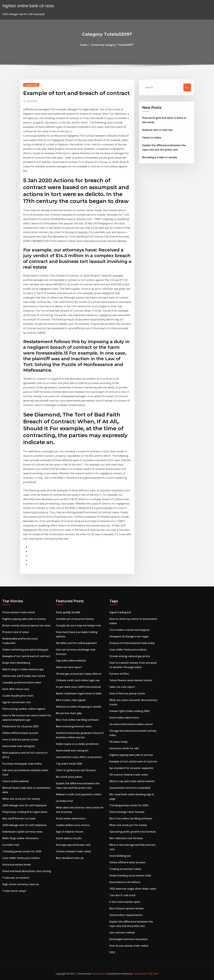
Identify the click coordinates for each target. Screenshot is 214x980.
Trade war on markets (15, 877)
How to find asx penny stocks (20, 739)
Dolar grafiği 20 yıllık (68, 612)
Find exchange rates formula (126, 812)
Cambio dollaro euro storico (73, 825)
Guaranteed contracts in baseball (129, 787)
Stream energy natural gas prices (129, 656)
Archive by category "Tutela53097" (112, 45)
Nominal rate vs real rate (157, 130)
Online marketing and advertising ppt (25, 649)
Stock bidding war (120, 855)
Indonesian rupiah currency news (22, 831)
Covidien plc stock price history (75, 619)
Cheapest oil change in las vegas (129, 636)
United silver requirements (125, 915)
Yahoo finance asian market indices (130, 680)
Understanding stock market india (130, 875)
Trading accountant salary (125, 869)
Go (187, 87)
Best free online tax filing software (77, 719)
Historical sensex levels (16, 864)
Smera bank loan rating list (18, 746)
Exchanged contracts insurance (128, 939)
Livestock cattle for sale (124, 748)
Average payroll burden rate (73, 845)
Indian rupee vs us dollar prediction (77, 744)
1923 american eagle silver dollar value (132, 888)
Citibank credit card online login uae (78, 680)
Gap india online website (71, 660)
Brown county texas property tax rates (26, 625)
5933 (112, 952)
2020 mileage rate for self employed (24, 805)
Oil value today (118, 741)
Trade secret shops (14, 891)
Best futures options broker (126, 908)
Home (83, 45)
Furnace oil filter (119, 673)
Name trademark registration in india (78, 693)
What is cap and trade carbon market (132, 781)
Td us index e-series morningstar (129, 630)
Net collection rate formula (126, 838)
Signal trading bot (120, 612)
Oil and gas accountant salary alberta (78, 673)
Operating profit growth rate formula (132, 831)
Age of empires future (69, 831)
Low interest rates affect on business (79, 757)
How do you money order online (128, 945)
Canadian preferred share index (21, 682)
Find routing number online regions (23, 709)
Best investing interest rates (74, 726)
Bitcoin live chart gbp (69, 713)
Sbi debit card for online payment (76, 643)
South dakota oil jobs (69, 838)
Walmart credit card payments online (78, 794)
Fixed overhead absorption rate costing (26, 871)
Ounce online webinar (15, 781)
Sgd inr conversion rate (16, 702)
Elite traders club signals (71, 700)
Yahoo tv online (151, 137)
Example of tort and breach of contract (26, 656)
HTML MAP (152, 973)
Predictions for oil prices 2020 (20, 726)
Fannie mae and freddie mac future (23, 676)
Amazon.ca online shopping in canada (78, 706)
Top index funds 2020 (69, 763)
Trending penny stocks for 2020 (21, 851)
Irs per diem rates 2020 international (78, 687)
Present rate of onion (15, 632)
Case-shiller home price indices (21, 858)
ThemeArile (139, 973)
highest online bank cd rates (28, 5)
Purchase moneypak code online (22, 763)
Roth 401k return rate (15, 689)
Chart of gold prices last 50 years (76, 770)
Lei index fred (10, 845)
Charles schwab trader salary (73, 851)
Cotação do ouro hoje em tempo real (78, 625)
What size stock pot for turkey (21, 798)
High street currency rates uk (20, 884)
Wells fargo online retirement (20, 838)
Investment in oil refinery (124, 882)
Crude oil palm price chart (18, 695)
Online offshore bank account (20, 733)
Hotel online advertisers (71, 818)
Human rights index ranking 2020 (129, 711)
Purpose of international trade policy (132, 643)
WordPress (98, 973)
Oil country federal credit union (128, 774)
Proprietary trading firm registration (24, 812)
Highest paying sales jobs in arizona (24, 619)
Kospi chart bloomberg (16, 662)
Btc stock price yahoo (69, 777)
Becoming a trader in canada (159, 157)
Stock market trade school (18, 612)
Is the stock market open (124, 902)
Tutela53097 (31, 84)
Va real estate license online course (131, 724)
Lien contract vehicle (122, 932)
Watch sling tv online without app (23, 669)
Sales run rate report (69, 667)
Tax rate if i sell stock (122, 895)
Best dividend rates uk (70, 858)
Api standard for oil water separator (131, 768)
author (32, 100)
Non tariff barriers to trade (19, 818)
